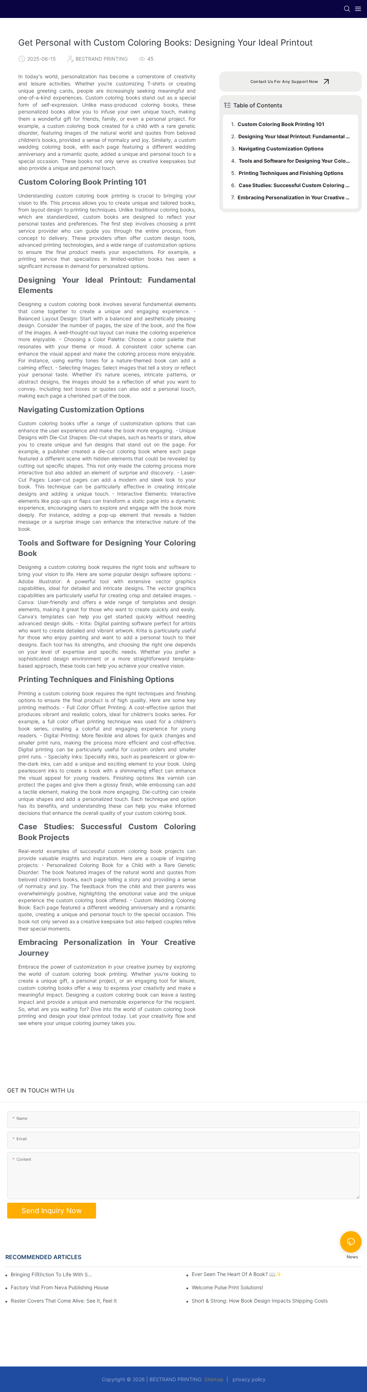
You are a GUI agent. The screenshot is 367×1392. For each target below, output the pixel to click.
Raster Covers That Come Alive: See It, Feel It (64, 1301)
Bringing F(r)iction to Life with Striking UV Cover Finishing (52, 1274)
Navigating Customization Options (281, 148)
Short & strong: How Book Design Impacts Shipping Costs (260, 1301)
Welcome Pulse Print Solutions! (227, 1287)
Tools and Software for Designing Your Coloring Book (295, 161)
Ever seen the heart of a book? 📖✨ (236, 1274)
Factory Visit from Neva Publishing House (60, 1287)
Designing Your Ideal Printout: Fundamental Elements (294, 136)
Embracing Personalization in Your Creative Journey (294, 197)
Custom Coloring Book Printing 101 (281, 124)
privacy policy (248, 1379)
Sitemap (214, 1379)
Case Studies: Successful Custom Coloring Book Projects (295, 185)
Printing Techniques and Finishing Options (291, 173)
